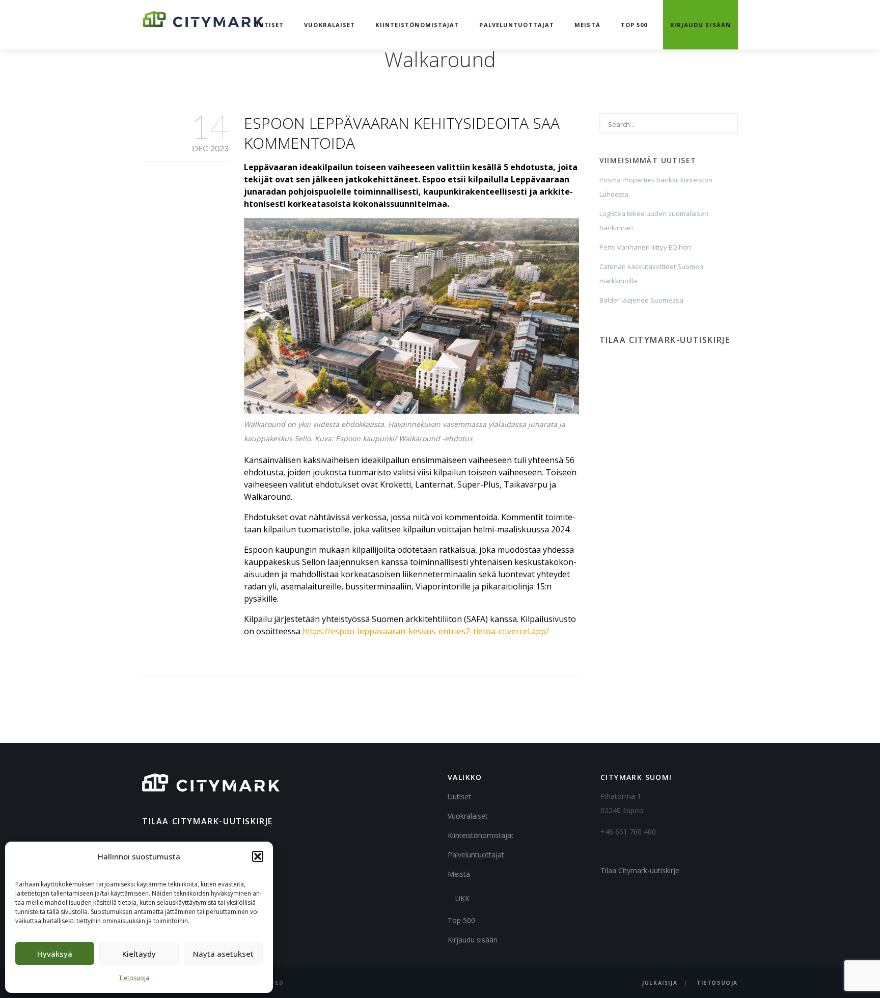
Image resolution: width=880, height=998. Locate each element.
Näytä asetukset (223, 954)
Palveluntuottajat (516, 25)
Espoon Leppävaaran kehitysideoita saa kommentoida (402, 133)
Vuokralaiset (329, 25)
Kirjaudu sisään (700, 25)
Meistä (587, 25)
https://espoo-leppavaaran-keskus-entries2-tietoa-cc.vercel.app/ (425, 631)
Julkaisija (659, 982)
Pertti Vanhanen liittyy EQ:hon (645, 247)
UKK (462, 898)
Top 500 (634, 25)
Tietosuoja (134, 978)
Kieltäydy (139, 954)
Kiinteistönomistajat (417, 25)
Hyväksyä (54, 954)
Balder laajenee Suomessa (641, 300)
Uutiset (269, 25)
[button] (258, 856)
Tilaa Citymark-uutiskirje (639, 870)
